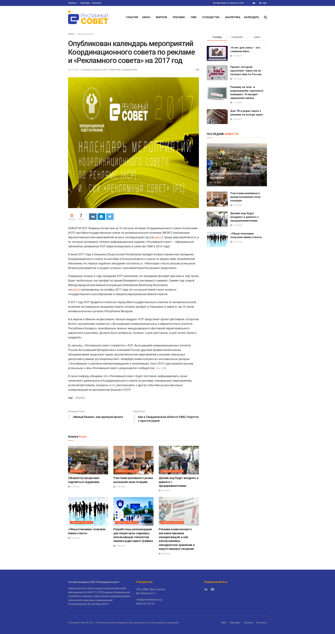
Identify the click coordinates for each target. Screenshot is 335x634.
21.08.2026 (75, 487)
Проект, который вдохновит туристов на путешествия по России (245, 70)
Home (71, 34)
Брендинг (77, 471)
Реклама (248, 622)
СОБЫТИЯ (132, 17)
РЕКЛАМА (179, 17)
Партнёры (85, 3)
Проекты (72, 3)
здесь (158, 237)
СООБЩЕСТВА (210, 17)
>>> (157, 368)
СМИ (193, 17)
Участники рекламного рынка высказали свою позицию (245, 197)
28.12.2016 (73, 69)
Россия (80, 398)
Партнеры (234, 622)
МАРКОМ (161, 17)
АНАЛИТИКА (232, 17)
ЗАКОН (146, 17)
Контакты (96, 3)
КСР (105, 69)
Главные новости (85, 34)
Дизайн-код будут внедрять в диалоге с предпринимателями (244, 217)
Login (264, 3)
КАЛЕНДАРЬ (251, 17)
